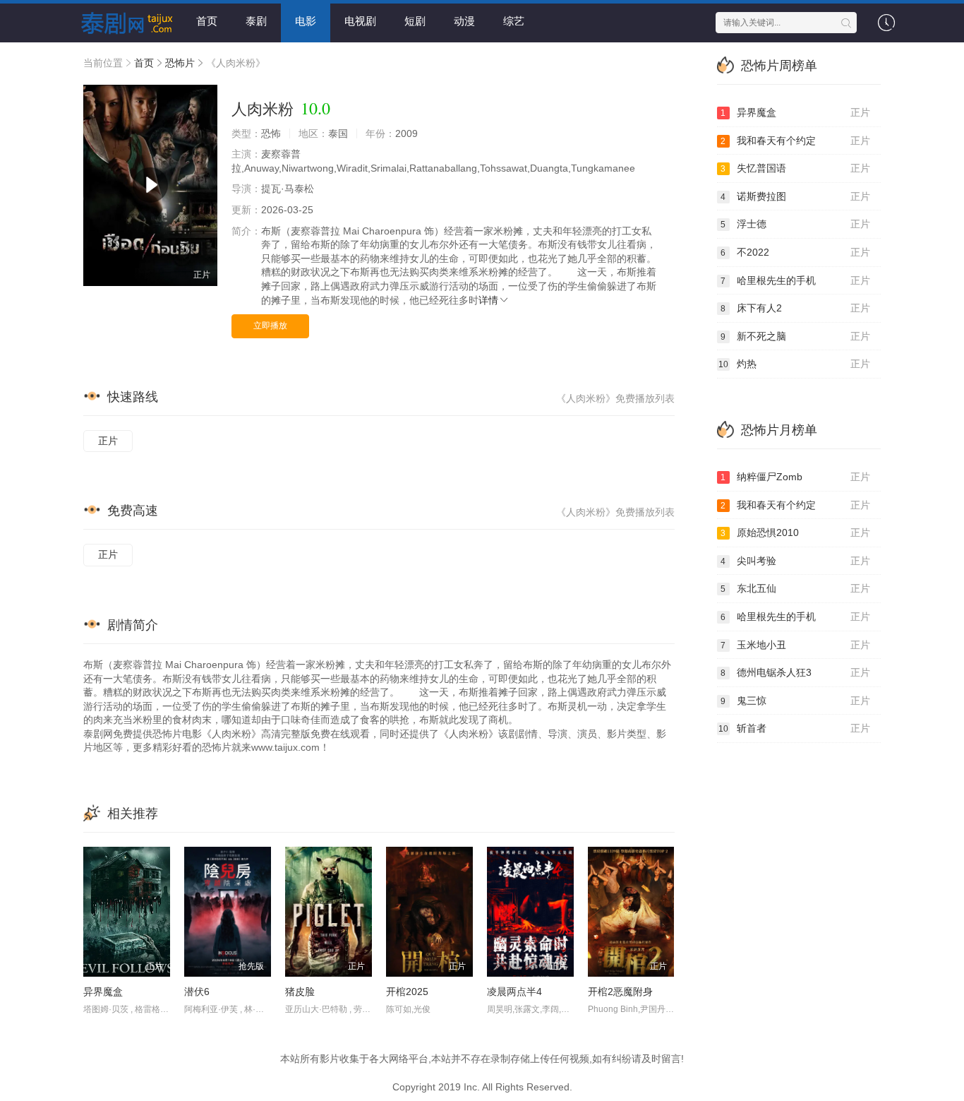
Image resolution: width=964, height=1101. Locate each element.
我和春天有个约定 (795, 140)
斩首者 (794, 728)
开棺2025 (407, 991)
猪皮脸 (300, 991)
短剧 (415, 21)
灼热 (794, 363)
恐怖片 (180, 63)
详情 (488, 300)
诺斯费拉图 (795, 196)
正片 (108, 440)
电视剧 (360, 21)
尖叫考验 (795, 560)
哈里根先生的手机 (795, 280)
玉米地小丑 (795, 644)
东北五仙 (795, 588)
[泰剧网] (122, 21)
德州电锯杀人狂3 (795, 672)
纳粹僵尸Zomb (795, 476)
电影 (305, 21)
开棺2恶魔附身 (620, 991)
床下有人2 (795, 308)
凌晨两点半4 (514, 991)
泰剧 (256, 21)
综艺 (513, 21)
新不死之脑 (795, 336)
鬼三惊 (795, 700)
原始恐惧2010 (795, 532)
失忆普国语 (795, 168)
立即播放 (270, 326)
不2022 (795, 252)
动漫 (464, 21)
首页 (206, 21)
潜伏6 (197, 991)
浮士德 (795, 224)
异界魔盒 (103, 991)
